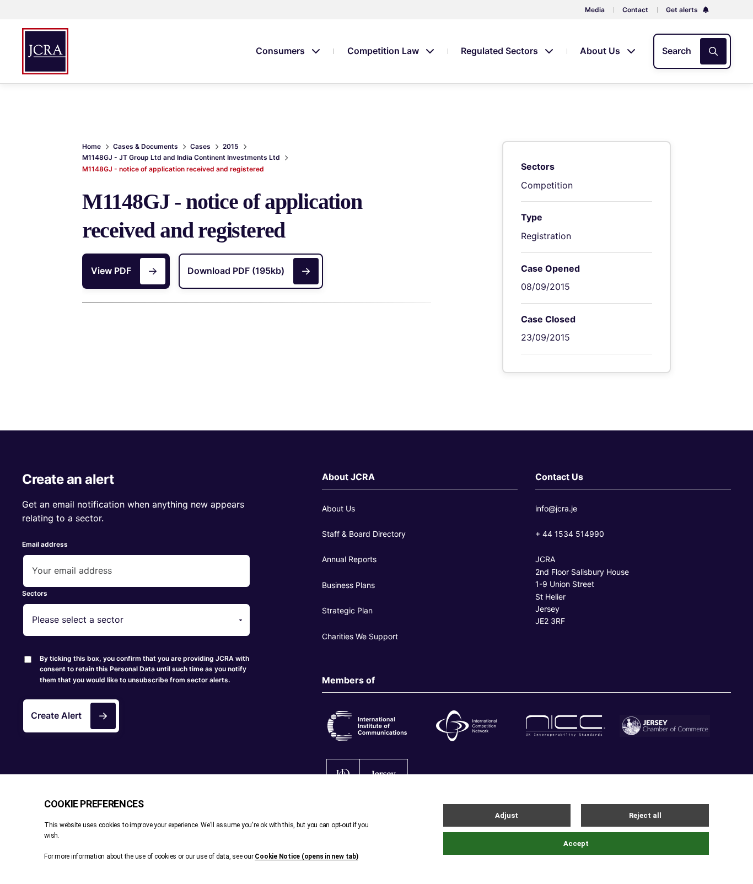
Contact (635, 10)
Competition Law (384, 50)
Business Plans (348, 585)
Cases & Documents (145, 146)
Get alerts (683, 10)
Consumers (281, 50)
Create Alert (56, 715)
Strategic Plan (347, 610)
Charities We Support (360, 636)
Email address (45, 544)
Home (91, 146)
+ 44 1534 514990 (569, 533)
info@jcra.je (556, 508)
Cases (200, 146)
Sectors (34, 593)
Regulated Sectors (500, 50)
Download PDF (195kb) (235, 270)
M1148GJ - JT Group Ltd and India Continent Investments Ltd (181, 157)
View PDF (111, 270)
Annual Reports (349, 559)
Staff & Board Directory (364, 533)
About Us (601, 50)
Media (595, 10)
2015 (231, 146)
